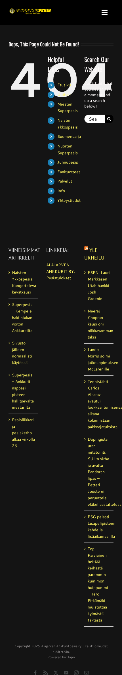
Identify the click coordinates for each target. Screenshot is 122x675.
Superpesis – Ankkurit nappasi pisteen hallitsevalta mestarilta (23, 391)
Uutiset (64, 94)
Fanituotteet (68, 172)
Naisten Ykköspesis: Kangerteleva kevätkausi (23, 282)
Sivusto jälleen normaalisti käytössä (22, 352)
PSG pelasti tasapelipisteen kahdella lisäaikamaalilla (99, 526)
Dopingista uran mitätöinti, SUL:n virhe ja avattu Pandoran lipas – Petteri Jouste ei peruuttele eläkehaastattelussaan (99, 471)
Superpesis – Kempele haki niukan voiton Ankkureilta (22, 317)
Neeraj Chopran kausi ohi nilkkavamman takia (99, 324)
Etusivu (64, 85)
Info (61, 191)
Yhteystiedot (69, 200)
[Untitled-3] (30, 7)
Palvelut (64, 181)
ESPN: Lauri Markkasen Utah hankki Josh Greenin (99, 285)
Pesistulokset (58, 278)
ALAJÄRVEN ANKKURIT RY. (60, 268)
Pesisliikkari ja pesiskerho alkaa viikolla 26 (23, 433)
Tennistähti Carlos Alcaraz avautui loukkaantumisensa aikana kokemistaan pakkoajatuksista (99, 404)
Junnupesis (67, 162)
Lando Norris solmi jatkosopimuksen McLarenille (99, 359)
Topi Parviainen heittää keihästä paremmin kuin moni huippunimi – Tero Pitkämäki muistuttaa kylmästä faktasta (98, 584)
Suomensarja (69, 136)
